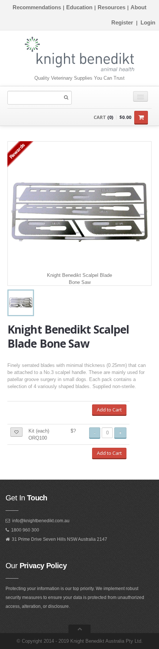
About (138, 7)
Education (79, 7)
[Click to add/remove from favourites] (16, 432)
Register (122, 22)
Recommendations (37, 7)
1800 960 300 (25, 530)
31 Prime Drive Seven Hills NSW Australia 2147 (59, 539)
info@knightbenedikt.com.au (41, 520)
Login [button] (148, 22)
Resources (111, 7)
